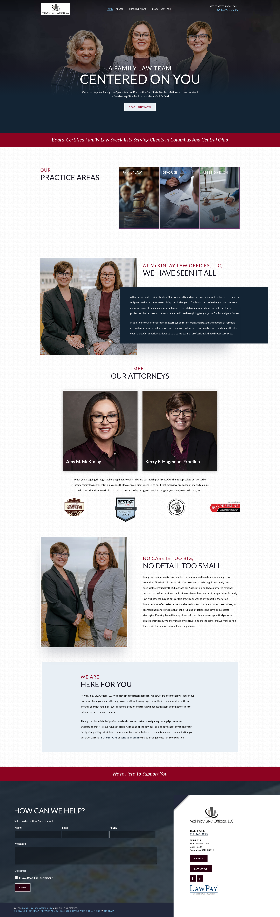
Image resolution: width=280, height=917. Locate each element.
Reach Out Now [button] (140, 107)
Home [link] (110, 9)
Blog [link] (155, 9)
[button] (193, 878)
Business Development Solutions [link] (80, 911)
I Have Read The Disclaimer (36, 878)
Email (66, 827)
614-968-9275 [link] (227, 10)
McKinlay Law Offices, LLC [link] (37, 908)
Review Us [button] (201, 868)
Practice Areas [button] (137, 9)
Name (18, 827)
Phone (113, 827)
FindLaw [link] (109, 911)
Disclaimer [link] (20, 911)
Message (20, 843)
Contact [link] (166, 9)
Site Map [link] (34, 911)
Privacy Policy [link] (49, 911)
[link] (55, 9)
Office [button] (198, 858)
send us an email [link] (130, 737)
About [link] (119, 9)
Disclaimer (20, 870)
